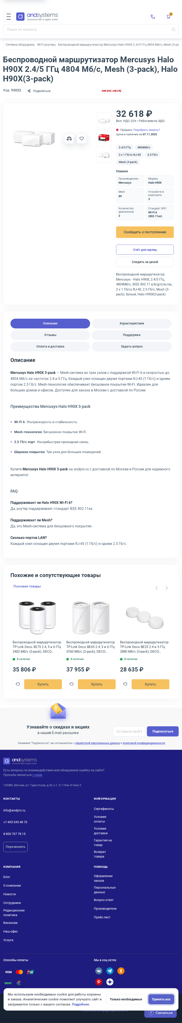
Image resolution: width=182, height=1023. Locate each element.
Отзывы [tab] (50, 335)
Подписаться (162, 731)
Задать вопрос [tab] (132, 346)
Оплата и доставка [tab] (50, 346)
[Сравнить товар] (69, 139)
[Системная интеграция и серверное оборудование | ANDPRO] (80, 17)
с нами (37, 775)
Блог (6, 877)
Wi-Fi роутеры (47, 44)
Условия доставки (101, 831)
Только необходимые (126, 999)
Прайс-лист (102, 917)
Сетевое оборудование (22, 44)
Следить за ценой (145, 262)
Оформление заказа (103, 878)
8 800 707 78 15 (14, 834)
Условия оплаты (100, 819)
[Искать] (173, 29)
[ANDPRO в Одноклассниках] (121, 971)
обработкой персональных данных (97, 743)
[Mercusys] (112, 91)
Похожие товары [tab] (27, 586)
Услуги (8, 940)
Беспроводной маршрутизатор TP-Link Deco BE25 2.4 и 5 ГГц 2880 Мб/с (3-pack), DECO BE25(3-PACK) (144, 647)
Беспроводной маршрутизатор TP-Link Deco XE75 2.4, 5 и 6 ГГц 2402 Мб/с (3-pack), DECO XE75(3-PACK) (37, 647)
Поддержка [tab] (131, 335)
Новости (9, 894)
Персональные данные (105, 890)
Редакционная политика (14, 913)
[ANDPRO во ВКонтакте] (99, 971)
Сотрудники (12, 903)
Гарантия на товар (103, 842)
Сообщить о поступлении (145, 232)
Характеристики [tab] (132, 323)
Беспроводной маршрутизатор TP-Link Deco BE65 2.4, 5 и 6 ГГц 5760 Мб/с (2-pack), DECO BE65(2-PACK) (90, 647)
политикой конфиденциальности (144, 743)
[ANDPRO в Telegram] (110, 971)
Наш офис (10, 931)
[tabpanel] (91, 453)
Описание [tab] (50, 323)
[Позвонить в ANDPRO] (153, 16)
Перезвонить (15, 846)
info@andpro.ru (14, 810)
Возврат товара (100, 854)
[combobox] (91, 29)
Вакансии (10, 923)
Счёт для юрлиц (145, 249)
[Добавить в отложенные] (82, 139)
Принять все (161, 999)
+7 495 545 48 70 (15, 822)
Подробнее (80, 1004)
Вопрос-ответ (104, 900)
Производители (105, 908)
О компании (12, 885)
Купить (43, 684)
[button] (8, 16)
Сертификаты (104, 809)
